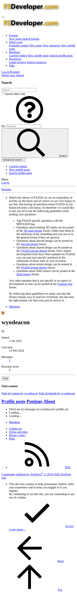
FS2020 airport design (34, 250)
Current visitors (18, 55)
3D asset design (33, 230)
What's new (16, 42)
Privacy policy (17, 435)
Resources (15, 58)
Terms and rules (18, 431)
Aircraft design (29, 244)
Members (14, 52)
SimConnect (23, 274)
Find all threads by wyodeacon (57, 393)
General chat (64, 284)
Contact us (15, 428)
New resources (51, 45)
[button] (29, 122)
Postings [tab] (34, 401)
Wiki (12, 65)
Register (6, 189)
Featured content (19, 45)
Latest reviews (17, 62)
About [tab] (49, 401)
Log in (5, 182)
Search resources (37, 62)
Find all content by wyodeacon (19, 393)
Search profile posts (61, 55)
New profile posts (38, 55)
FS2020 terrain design (34, 267)
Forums (13, 35)
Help (12, 438)
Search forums (30, 38)
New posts (15, 38)
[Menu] (2, 17)
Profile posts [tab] (13, 401)
